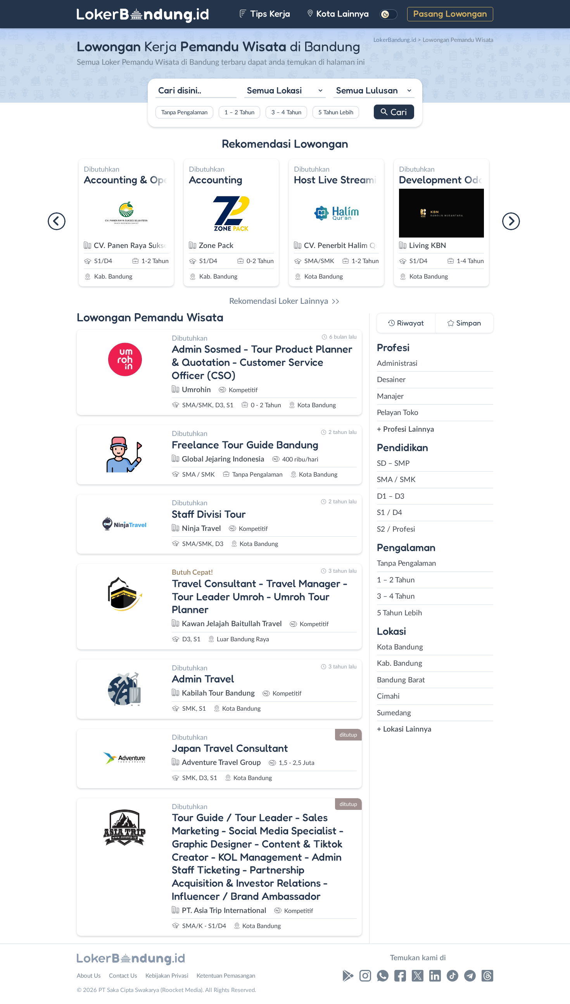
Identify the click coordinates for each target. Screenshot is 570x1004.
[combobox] (284, 91)
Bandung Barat (401, 680)
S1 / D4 (389, 513)
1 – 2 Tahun (239, 112)
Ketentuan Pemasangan (226, 976)
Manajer (390, 396)
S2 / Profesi (396, 529)
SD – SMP (393, 463)
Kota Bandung (400, 647)
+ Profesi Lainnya (405, 429)
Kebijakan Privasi (166, 976)
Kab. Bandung (399, 663)
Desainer (391, 380)
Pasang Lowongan (450, 13)
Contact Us (123, 976)
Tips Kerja (269, 13)
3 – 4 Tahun (286, 112)
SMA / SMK (396, 480)
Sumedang (394, 713)
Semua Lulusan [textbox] (367, 89)
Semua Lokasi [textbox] (274, 89)
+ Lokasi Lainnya (404, 729)
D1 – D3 (390, 496)
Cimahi (388, 696)
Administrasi (397, 363)
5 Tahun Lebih (335, 112)
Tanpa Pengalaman (184, 112)
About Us (89, 976)
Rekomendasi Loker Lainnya (278, 301)
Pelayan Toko (397, 413)
